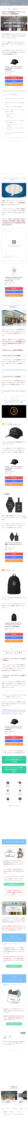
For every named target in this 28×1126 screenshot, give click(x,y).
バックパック (10, 117)
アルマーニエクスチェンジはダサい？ (14, 99)
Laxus (5, 860)
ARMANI (9, 9)
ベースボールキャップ (12, 113)
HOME (2, 1108)
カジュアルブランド (14, 1108)
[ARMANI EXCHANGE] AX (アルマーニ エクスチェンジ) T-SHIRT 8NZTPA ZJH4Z (14, 279)
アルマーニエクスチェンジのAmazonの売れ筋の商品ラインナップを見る (14, 759)
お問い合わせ (11, 1111)
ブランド (7, 1108)
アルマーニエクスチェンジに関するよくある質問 (14, 121)
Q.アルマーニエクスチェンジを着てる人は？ (15, 128)
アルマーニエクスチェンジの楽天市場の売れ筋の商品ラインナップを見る (14, 769)
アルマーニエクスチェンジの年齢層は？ (14, 103)
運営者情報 (5, 1111)
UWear (5, 1009)
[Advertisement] (14, 157)
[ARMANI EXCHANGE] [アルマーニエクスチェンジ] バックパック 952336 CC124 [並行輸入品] (13, 625)
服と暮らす (5, 3)
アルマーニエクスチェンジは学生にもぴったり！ (14, 133)
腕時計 (8, 115)
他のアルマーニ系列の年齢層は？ (15, 106)
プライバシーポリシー (20, 1111)
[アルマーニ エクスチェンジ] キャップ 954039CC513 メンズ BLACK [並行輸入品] (14, 68)
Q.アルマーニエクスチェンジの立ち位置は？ (15, 125)
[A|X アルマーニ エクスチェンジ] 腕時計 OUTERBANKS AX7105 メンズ (13, 544)
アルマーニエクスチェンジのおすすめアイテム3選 (14, 110)
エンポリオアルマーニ (15, 710)
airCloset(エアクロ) (8, 947)
